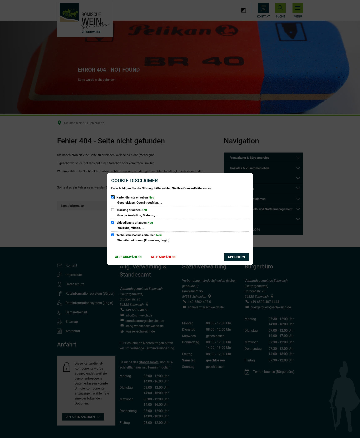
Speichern (236, 257)
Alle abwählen (163, 257)
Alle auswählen (128, 257)
